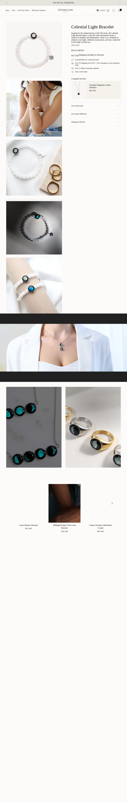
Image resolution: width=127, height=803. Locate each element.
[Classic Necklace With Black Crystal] (100, 503)
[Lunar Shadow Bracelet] (28, 503)
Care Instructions (77, 106)
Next (112, 503)
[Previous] (7, 3)
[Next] (120, 3)
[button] (7, 11)
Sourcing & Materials (78, 114)
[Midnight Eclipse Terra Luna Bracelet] (64, 503)
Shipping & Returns (78, 122)
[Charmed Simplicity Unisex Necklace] (78, 90)
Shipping (82, 55)
